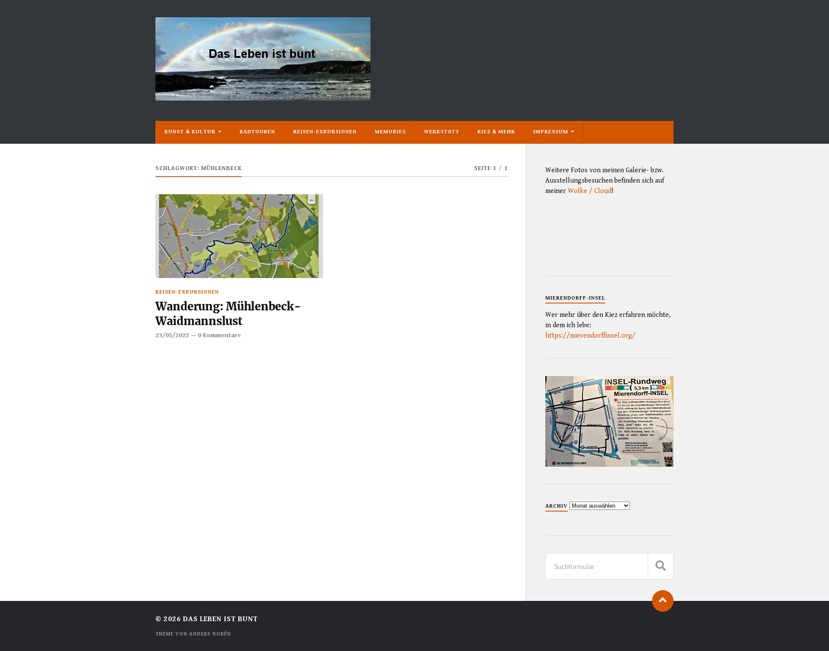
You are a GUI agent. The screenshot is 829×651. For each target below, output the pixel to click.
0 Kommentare (219, 335)
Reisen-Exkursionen (325, 132)
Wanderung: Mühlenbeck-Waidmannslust (228, 314)
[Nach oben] (663, 601)
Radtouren (257, 132)
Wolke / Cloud (589, 191)
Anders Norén (210, 634)
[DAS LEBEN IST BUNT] (262, 97)
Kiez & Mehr (496, 132)
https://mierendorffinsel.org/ (590, 336)
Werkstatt (441, 132)
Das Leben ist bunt (220, 619)
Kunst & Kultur (190, 132)
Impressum (550, 132)
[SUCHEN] (661, 566)
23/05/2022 (172, 335)
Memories (390, 132)
